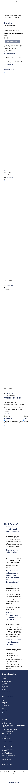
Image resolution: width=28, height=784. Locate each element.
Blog (3, 699)
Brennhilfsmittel (5, 686)
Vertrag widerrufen (14, 782)
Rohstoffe (4, 676)
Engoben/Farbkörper (15, 15)
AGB (3, 708)
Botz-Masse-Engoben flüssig (11, 19)
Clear (18, 30)
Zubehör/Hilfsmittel (6, 691)
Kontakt (3, 703)
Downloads (4, 702)
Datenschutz (4, 710)
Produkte (6, 15)
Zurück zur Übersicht (9, 395)
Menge (6, 30)
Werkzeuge (4, 683)
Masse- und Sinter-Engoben (11, 17)
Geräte (3, 687)
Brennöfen (4, 689)
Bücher (3, 684)
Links (3, 700)
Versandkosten (14, 27)
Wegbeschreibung (6, 705)
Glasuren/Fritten (5, 680)
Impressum (4, 707)
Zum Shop (7, 413)
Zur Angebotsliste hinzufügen (13, 41)
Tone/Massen (5, 678)
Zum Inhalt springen (14, 1)
